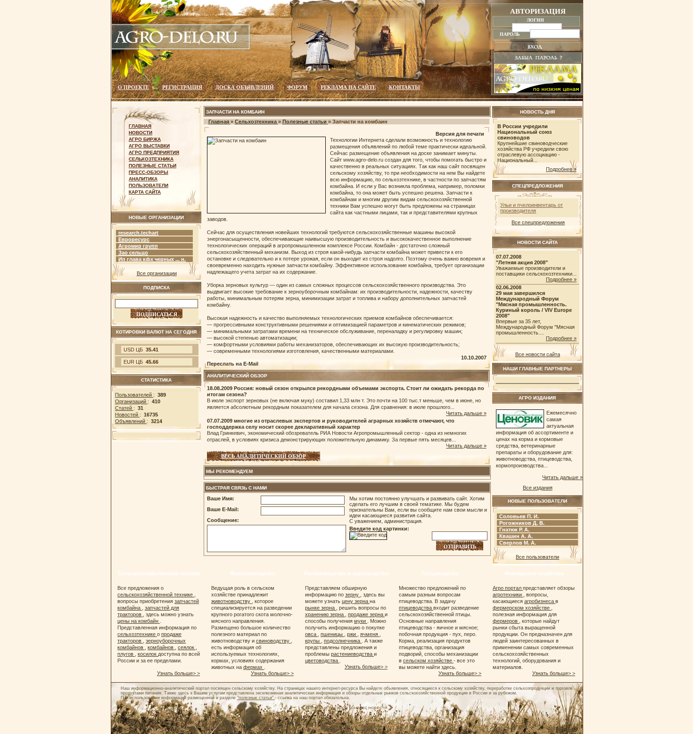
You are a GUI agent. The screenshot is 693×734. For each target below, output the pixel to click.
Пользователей (134, 395)
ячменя (370, 634)
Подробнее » (561, 169)
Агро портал (508, 588)
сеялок (187, 647)
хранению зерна (325, 614)
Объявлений (131, 421)
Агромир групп (138, 246)
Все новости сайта (537, 354)
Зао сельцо (133, 252)
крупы (313, 641)
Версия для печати (460, 134)
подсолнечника (343, 641)
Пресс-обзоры (148, 172)
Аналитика (143, 178)
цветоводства (322, 660)
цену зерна (356, 601)
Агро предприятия (154, 152)
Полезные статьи (152, 165)
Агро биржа (145, 139)
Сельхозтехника (151, 159)
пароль (510, 34)
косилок (148, 654)
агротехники (508, 594)
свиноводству (273, 641)
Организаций (131, 401)
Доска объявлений (244, 87)
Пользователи (148, 185)
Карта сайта (145, 192)
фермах (253, 667)
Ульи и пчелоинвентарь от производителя (531, 207)
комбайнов (161, 647)
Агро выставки (149, 145)
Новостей (127, 414)
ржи (352, 634)
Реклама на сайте (348, 87)
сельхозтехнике (137, 634)
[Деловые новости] (372, 708)
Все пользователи (537, 557)
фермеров (506, 621)
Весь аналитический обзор (263, 456)
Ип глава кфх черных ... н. (152, 259)
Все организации (157, 273)
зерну (352, 594)
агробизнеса (539, 601)
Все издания (538, 487)
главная (140, 126)
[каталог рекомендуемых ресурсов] (325, 708)
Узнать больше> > (178, 673)
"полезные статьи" (256, 697)
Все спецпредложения (538, 222)
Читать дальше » (466, 413)
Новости (140, 132)
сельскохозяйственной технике (155, 594)
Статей (124, 408)
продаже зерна (366, 614)
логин (536, 19)
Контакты (404, 87)
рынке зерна (320, 608)
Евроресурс (133, 239)
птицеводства (416, 608)
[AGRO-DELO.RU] (181, 48)
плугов (126, 654)
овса (311, 634)
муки (360, 621)
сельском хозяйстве (428, 660)
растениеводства (352, 654)
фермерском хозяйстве (522, 608)
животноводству (231, 601)
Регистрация (182, 87)
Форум (297, 87)
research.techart (138, 233)
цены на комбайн (138, 621)
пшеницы (332, 634)
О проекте (133, 87)
